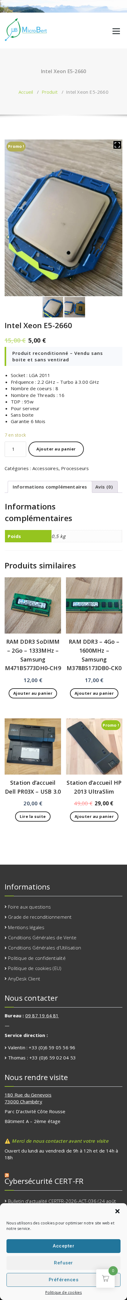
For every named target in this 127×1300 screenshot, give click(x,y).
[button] (117, 1211)
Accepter (63, 1246)
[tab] (50, 487)
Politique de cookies (63, 1292)
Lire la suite (33, 816)
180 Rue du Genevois (28, 1095)
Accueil (25, 92)
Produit (50, 92)
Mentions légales (26, 927)
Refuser (63, 1263)
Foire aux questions (29, 907)
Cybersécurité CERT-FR (44, 1181)
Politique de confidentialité (37, 958)
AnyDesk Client (24, 979)
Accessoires (45, 468)
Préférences (64, 1279)
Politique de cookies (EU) (34, 968)
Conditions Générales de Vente (42, 937)
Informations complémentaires (50, 487)
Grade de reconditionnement (40, 917)
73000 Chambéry (23, 1101)
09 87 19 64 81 (42, 1015)
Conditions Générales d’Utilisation (44, 948)
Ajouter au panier (56, 449)
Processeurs (75, 468)
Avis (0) (104, 487)
